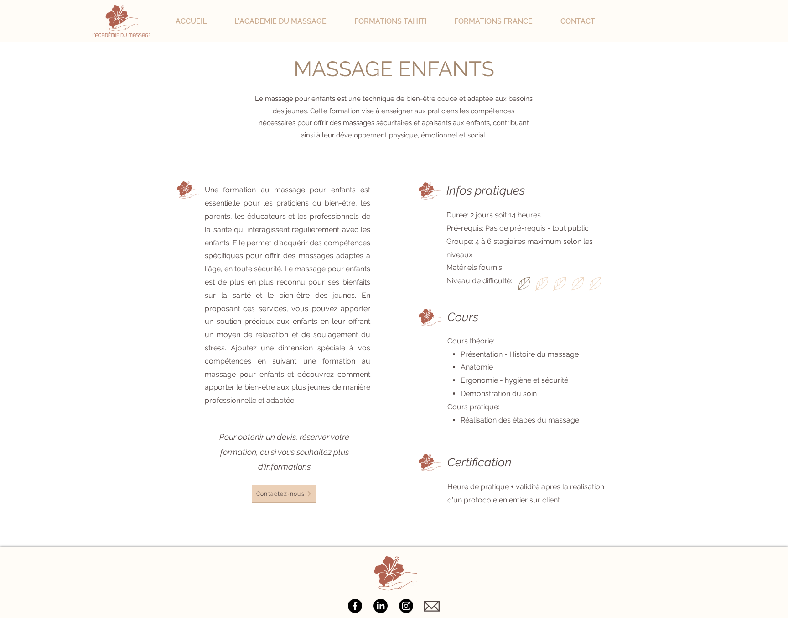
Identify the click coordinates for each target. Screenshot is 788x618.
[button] (290, 21)
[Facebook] (355, 606)
